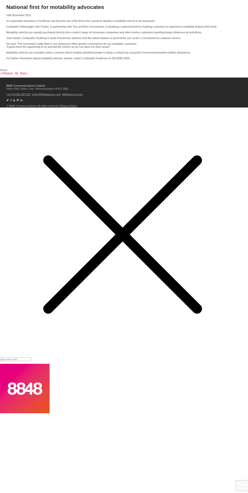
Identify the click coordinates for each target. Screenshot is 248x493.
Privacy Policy (68, 105)
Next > (24, 73)
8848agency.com (72, 94)
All (16, 73)
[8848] (25, 412)
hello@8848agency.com (46, 94)
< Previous (6, 73)
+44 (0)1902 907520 (18, 94)
